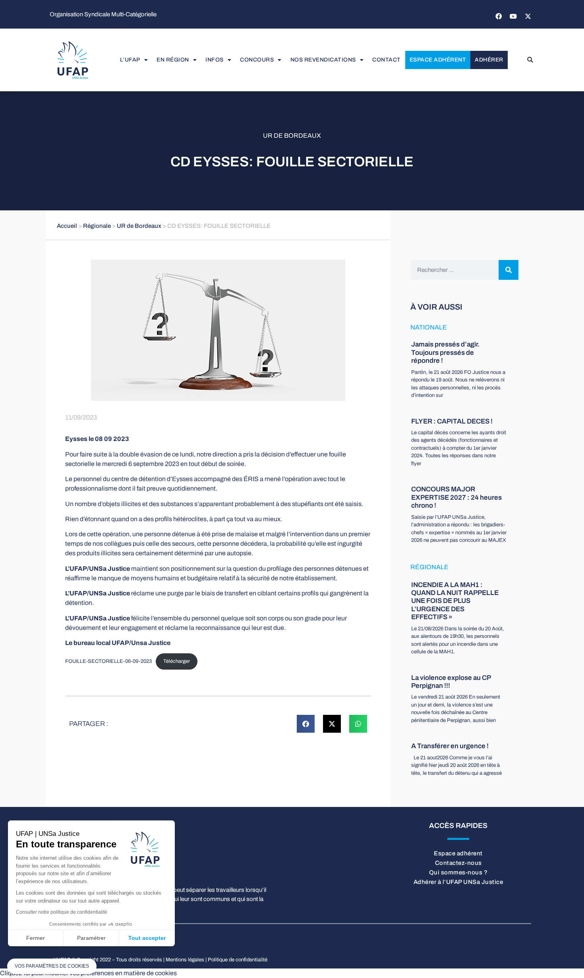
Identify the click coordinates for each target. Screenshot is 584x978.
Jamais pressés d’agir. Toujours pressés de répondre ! (445, 352)
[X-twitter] (528, 16)
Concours (257, 60)
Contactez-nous (458, 863)
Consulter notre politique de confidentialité (61, 912)
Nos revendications (323, 60)
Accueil (67, 226)
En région (173, 60)
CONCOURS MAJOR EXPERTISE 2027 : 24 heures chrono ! (456, 497)
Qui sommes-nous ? (458, 872)
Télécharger (176, 661)
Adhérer (489, 60)
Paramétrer (91, 938)
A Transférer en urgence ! (450, 746)
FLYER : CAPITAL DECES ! (452, 421)
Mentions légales (185, 960)
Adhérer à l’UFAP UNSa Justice (458, 882)
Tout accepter (147, 938)
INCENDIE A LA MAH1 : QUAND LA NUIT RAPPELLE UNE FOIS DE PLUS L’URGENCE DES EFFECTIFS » (455, 601)
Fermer (35, 938)
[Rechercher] (508, 270)
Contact (386, 60)
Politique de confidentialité (237, 960)
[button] (530, 60)
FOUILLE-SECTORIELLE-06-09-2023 (108, 661)
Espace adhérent (438, 60)
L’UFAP (130, 60)
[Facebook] (498, 16)
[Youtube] (513, 16)
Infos (214, 60)
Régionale (97, 226)
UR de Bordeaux (292, 135)
